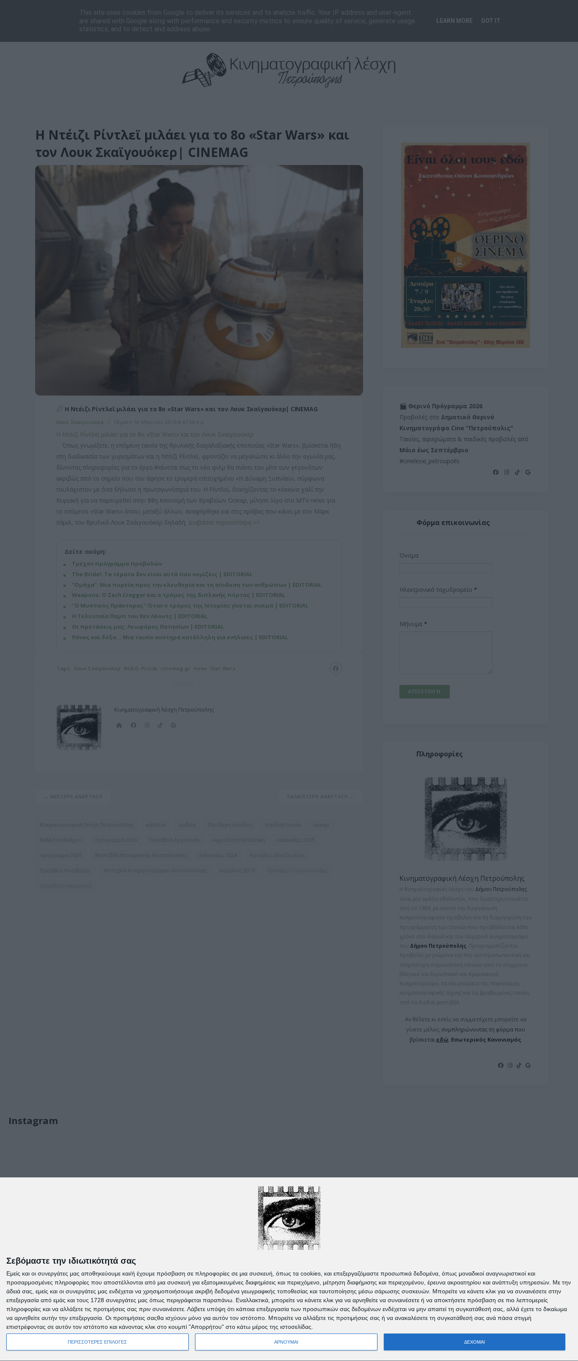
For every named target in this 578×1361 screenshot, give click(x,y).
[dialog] (289, 1269)
